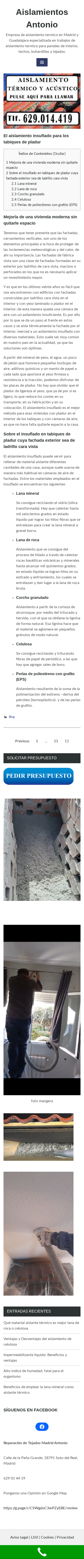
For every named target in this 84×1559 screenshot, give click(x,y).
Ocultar (59, 154)
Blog (12, 717)
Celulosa (21, 199)
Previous (22, 741)
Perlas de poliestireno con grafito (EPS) (44, 205)
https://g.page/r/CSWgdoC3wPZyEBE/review (41, 1508)
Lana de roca (24, 189)
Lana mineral (24, 184)
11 (57, 742)
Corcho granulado (28, 194)
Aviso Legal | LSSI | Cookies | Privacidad (42, 1537)
